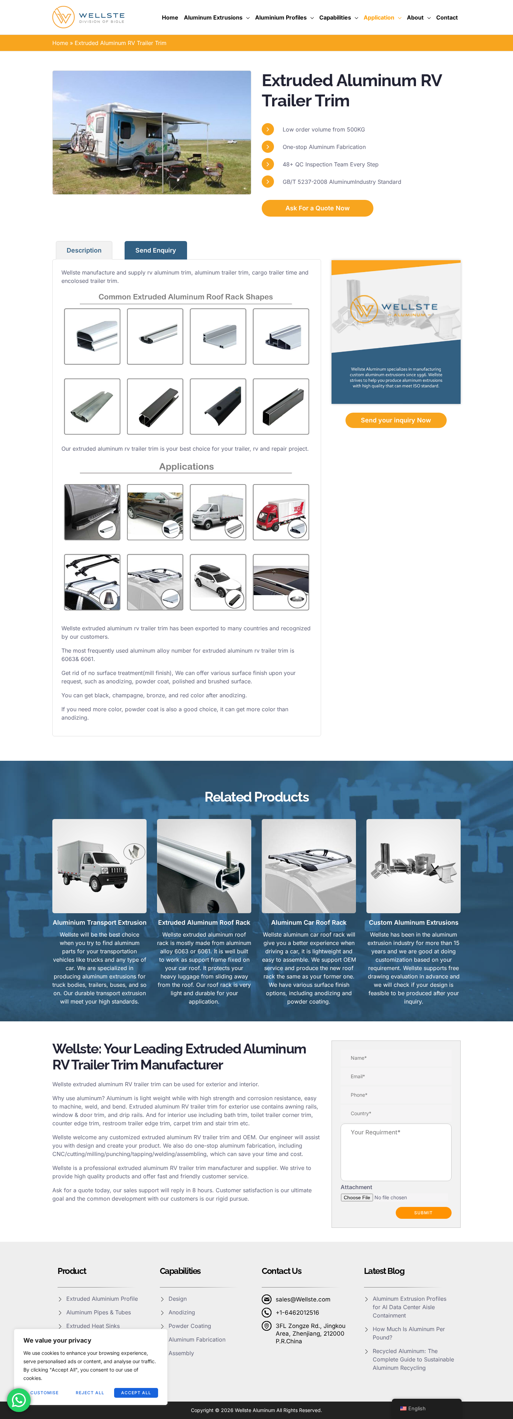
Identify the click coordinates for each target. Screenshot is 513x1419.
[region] (91, 1367)
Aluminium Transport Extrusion (100, 922)
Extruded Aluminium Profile (102, 1298)
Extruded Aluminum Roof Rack (204, 922)
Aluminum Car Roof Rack (309, 922)
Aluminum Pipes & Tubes (98, 1312)
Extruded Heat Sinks (93, 1325)
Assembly (181, 1353)
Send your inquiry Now (396, 420)
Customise (44, 1392)
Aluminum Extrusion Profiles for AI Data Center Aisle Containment (409, 1307)
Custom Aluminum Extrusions (414, 922)
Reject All (90, 1392)
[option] (151, 132)
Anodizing (182, 1312)
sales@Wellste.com (303, 1299)
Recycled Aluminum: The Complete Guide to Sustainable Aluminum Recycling (413, 1359)
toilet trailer (266, 1114)
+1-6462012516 (297, 1312)
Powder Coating (190, 1325)
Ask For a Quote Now (317, 208)
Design (178, 1298)
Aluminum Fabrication (197, 1339)
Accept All (136, 1392)
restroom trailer (123, 1123)
